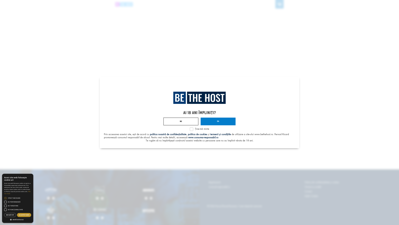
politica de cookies (197, 134)
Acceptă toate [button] (24, 215)
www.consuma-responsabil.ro (203, 137)
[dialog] (17, 198)
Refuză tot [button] (10, 215)
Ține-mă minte (202, 129)
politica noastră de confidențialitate (168, 134)
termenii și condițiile (220, 134)
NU (181, 121)
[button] (17, 219)
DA (218, 121)
